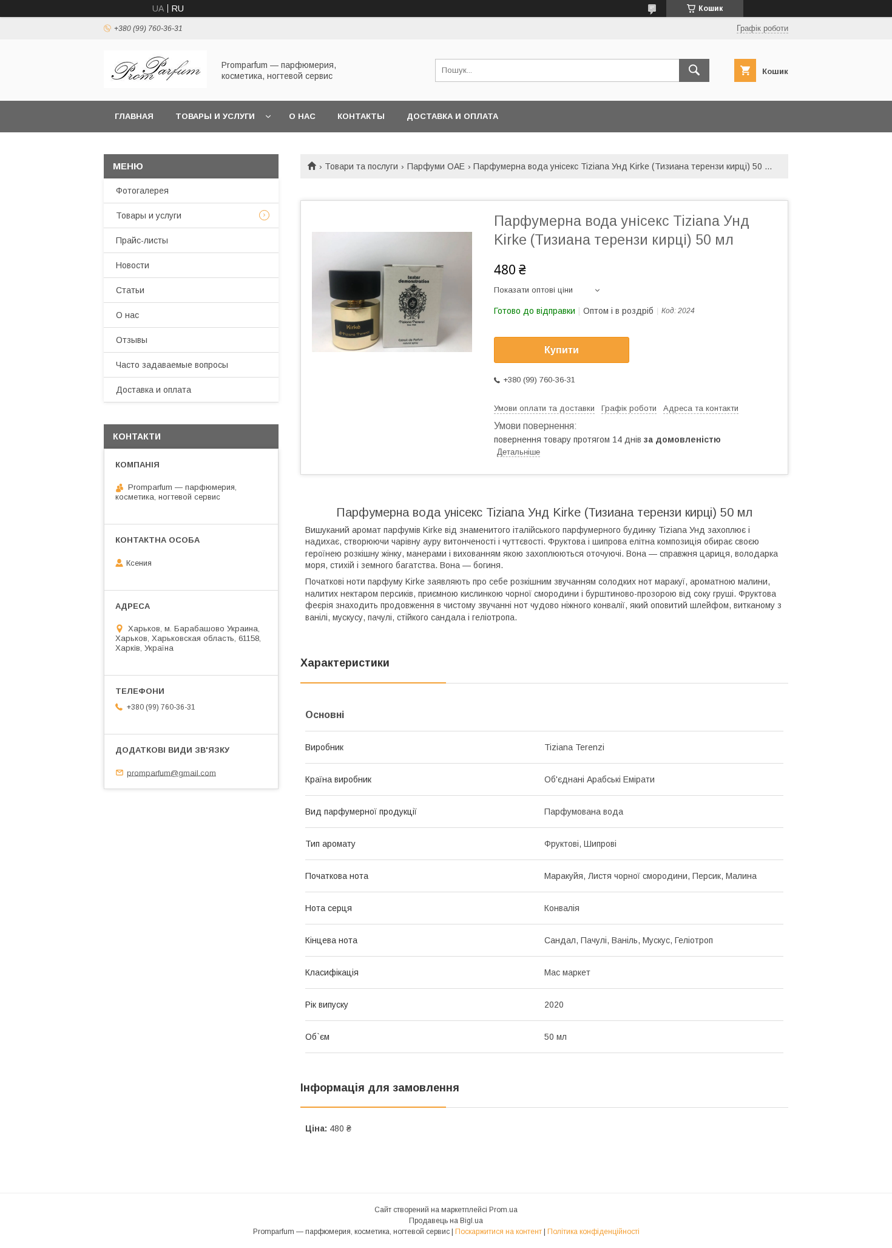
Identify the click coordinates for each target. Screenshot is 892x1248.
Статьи (130, 290)
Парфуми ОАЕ (436, 166)
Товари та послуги (361, 166)
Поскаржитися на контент (498, 1231)
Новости (132, 265)
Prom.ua (503, 1210)
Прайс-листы (142, 240)
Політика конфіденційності (593, 1231)
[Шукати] (694, 70)
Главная (134, 116)
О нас (302, 116)
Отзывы (131, 340)
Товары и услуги (215, 116)
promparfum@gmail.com (171, 772)
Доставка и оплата (452, 116)
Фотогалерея (142, 190)
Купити (561, 350)
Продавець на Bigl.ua (446, 1220)
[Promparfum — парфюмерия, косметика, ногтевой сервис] (155, 85)
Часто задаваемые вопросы (172, 365)
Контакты (361, 116)
